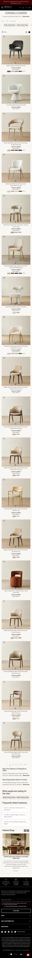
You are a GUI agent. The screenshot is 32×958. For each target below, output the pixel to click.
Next (30, 25)
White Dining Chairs (9, 797)
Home (2, 21)
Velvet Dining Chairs (9, 25)
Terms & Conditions (25, 950)
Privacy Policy (18, 950)
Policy (24, 906)
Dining (7, 21)
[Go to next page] (25, 765)
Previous (2, 25)
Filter (5, 32)
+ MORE (23, 71)
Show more (26, 16)
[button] (20, 8)
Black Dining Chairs (23, 797)
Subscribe (16, 910)
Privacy (21, 906)
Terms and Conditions (11, 906)
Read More (15, 870)
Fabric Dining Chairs (22, 25)
